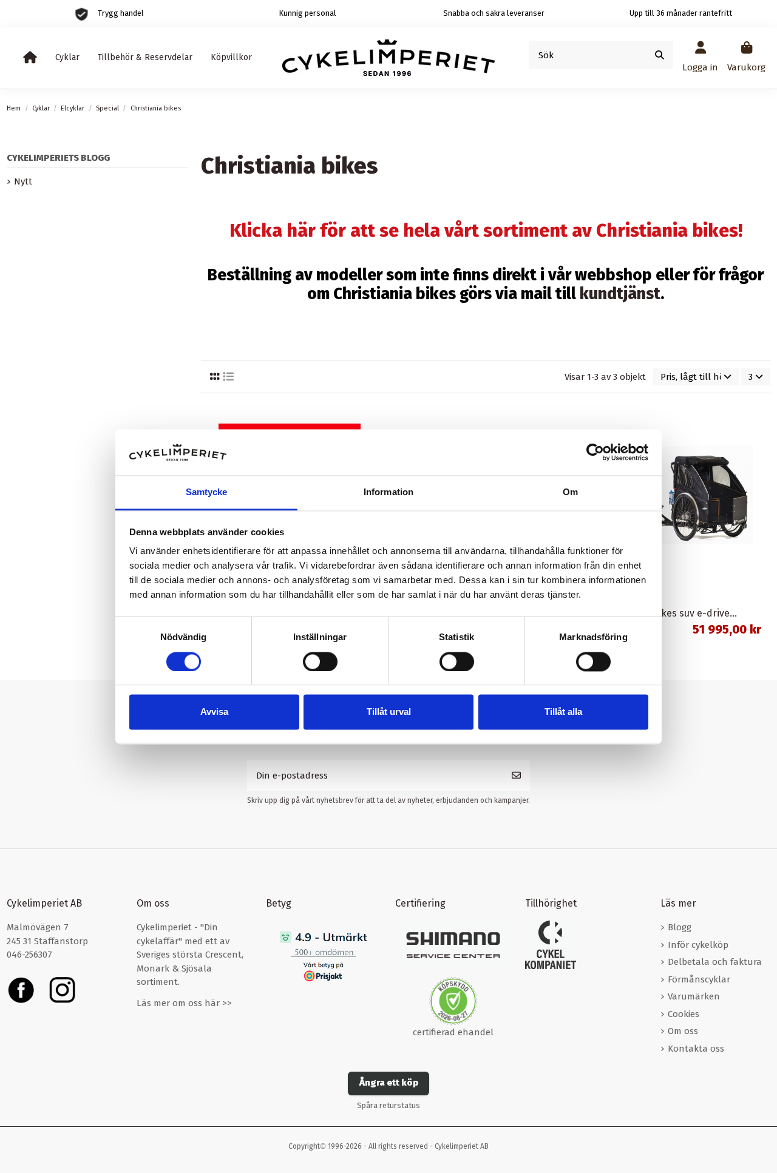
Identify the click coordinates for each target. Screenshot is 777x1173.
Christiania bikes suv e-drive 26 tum (682, 613)
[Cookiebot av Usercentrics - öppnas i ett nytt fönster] (595, 452)
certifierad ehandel (453, 1032)
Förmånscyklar (699, 979)
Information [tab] (388, 492)
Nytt (23, 181)
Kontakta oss (696, 1048)
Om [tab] (570, 492)
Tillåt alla (563, 712)
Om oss (683, 1031)
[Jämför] (369, 421)
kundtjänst (620, 293)
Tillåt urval (389, 712)
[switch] (320, 661)
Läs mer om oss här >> (184, 1003)
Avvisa (214, 712)
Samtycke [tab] (207, 492)
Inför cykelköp (698, 944)
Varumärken (694, 996)
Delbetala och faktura (715, 961)
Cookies (683, 1014)
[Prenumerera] (516, 776)
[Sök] (659, 55)
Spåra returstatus (388, 1105)
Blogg (679, 927)
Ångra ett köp (388, 1082)
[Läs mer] (760, 443)
